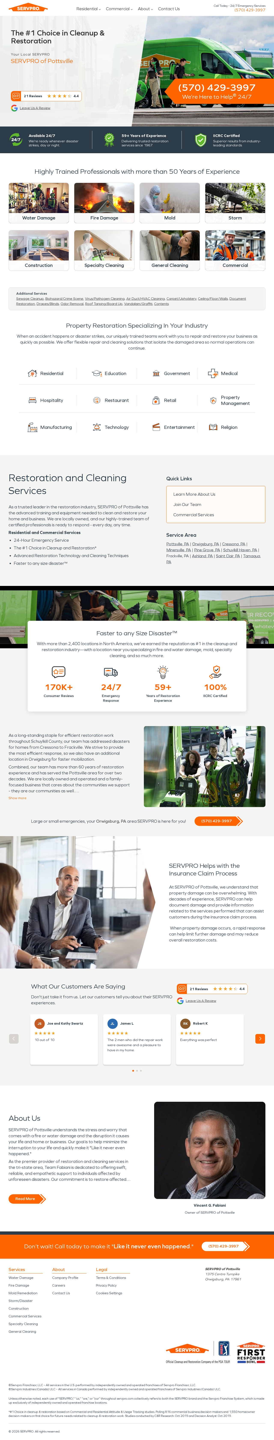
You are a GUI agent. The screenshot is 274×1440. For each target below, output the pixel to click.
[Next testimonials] (260, 1039)
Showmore (18, 798)
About (144, 9)
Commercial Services (193, 514)
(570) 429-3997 (249, 10)
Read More (25, 1198)
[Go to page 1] (133, 1071)
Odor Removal (72, 304)
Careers (58, 1285)
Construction (19, 1308)
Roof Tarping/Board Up (103, 304)
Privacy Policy (106, 1285)
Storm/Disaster (21, 1301)
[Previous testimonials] (14, 1039)
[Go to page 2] (137, 1071)
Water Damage (21, 1278)
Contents (161, 304)
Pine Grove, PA (207, 550)
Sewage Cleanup (30, 299)
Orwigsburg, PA (205, 544)
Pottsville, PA (177, 544)
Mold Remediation (23, 1293)
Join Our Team (187, 504)
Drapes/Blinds (48, 304)
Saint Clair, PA (228, 556)
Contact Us (169, 8)
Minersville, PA (178, 550)
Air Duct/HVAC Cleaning (145, 299)
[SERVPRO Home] (28, 7)
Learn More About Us (194, 494)
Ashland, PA (202, 556)
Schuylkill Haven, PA (240, 550)
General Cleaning (22, 1332)
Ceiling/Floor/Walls (213, 299)
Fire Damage (19, 1285)
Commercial (118, 9)
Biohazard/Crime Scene (64, 299)
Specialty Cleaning (23, 1324)
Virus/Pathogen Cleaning (105, 299)
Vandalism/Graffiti (138, 304)
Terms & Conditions (111, 1278)
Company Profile (65, 1278)
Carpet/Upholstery (181, 299)
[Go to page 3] (141, 1071)
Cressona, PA (233, 544)
